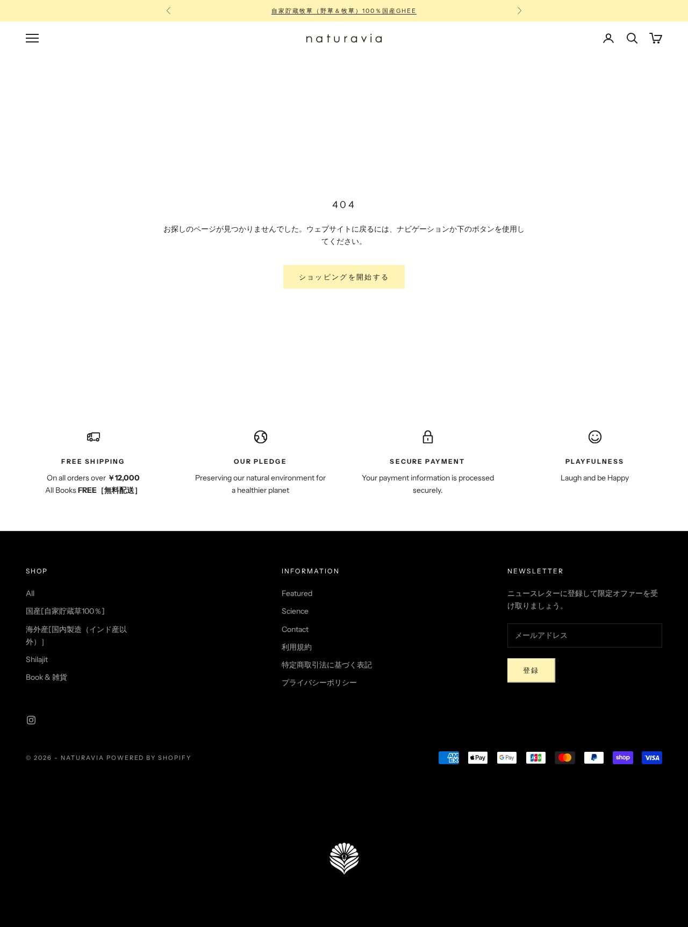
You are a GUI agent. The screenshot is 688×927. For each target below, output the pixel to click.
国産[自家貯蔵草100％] (65, 611)
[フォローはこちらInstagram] (31, 720)
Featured (297, 593)
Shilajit (37, 659)
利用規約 (297, 647)
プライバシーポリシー (319, 682)
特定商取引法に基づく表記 (327, 665)
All (30, 593)
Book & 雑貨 (46, 677)
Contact (295, 629)
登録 (531, 670)
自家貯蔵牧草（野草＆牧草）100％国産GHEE (344, 11)
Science (295, 611)
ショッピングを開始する (344, 276)
